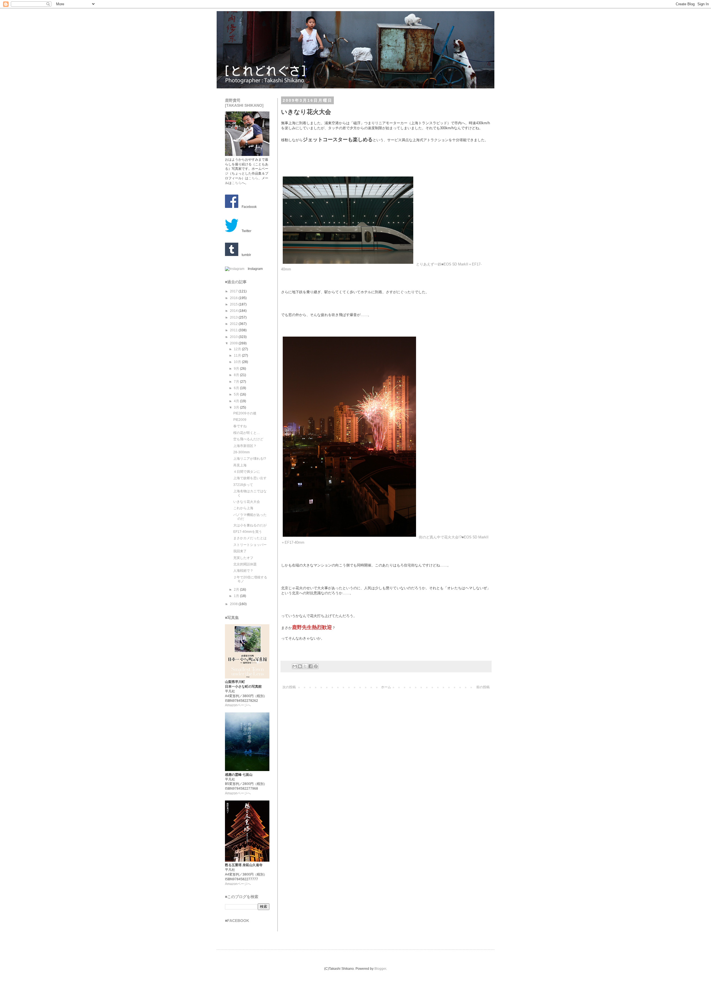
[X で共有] (305, 666)
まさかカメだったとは (250, 538)
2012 (234, 324)
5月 (237, 394)
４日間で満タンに (246, 472)
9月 (237, 369)
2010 (234, 337)
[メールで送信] (294, 666)
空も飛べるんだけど (248, 439)
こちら (253, 178)
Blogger (380, 969)
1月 (237, 596)
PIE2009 (239, 420)
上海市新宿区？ (245, 446)
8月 (237, 375)
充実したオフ (243, 558)
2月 (237, 589)
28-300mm (241, 452)
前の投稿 (483, 687)
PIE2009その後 (244, 413)
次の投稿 (289, 687)
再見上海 (240, 465)
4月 (237, 401)
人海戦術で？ (243, 571)
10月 (238, 362)
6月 (237, 388)
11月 (238, 355)
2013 (234, 317)
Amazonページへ (238, 705)
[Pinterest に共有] (316, 666)
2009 (234, 343)
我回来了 (240, 551)
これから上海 (243, 508)
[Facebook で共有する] (310, 666)
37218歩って (243, 485)
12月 (238, 349)
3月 (237, 407)
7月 (237, 382)
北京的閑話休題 (245, 564)
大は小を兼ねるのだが (250, 525)
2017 (234, 291)
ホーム (386, 687)
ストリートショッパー (250, 545)
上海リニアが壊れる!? (249, 459)
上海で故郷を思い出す (250, 478)
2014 (234, 311)
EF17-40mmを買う (247, 532)
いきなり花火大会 (246, 502)
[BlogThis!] (300, 666)
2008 (234, 604)
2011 (234, 330)
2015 (234, 304)
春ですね (240, 426)
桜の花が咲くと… (246, 433)
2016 (234, 298)
